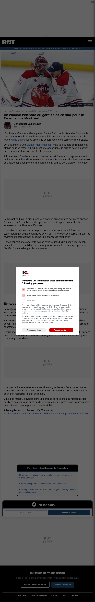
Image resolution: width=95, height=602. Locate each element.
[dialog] (47, 301)
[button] (47, 301)
